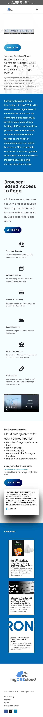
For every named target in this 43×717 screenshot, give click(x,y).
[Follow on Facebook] (6, 711)
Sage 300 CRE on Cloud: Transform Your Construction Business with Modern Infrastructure (21, 563)
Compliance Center (11, 706)
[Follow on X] (10, 711)
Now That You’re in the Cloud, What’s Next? (20, 639)
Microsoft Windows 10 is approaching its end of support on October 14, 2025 (21, 600)
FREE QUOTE (12, 47)
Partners (7, 700)
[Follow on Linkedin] (15, 711)
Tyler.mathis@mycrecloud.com (16, 469)
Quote (6, 703)
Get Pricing (13, 230)
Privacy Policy (9, 697)
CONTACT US (13, 482)
